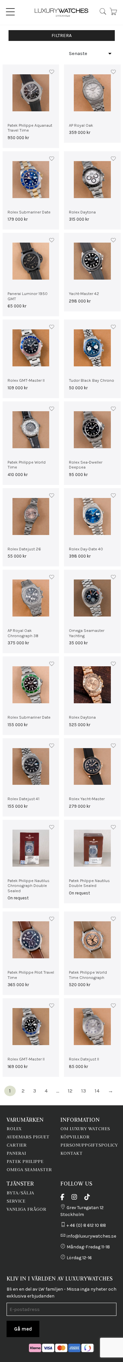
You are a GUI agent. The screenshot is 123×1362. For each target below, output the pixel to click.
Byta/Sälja (20, 1193)
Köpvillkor (75, 1137)
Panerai (16, 1153)
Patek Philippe (25, 1161)
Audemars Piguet (28, 1137)
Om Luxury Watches (85, 1129)
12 (70, 1091)
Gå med (23, 1329)
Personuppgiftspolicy (89, 1145)
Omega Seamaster (29, 1169)
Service (16, 1201)
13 (83, 1091)
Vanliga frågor (26, 1209)
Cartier (17, 1145)
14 (96, 1091)
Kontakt (71, 1153)
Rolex (14, 1129)
